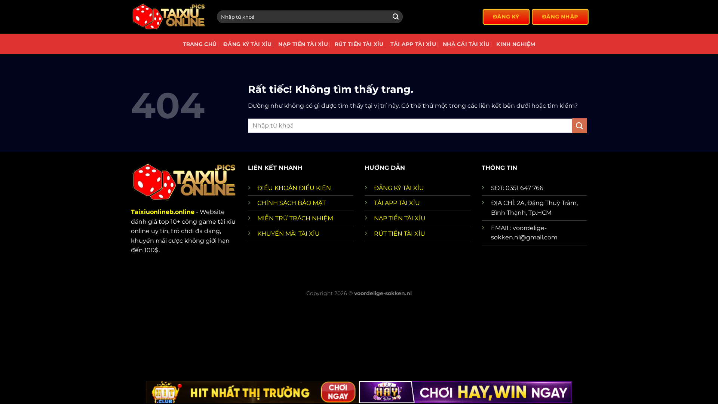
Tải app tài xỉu (413, 44)
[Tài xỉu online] (168, 16)
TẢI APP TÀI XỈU (397, 202)
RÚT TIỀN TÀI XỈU (399, 233)
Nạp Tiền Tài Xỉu (303, 44)
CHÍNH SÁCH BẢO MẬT (291, 202)
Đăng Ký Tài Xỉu (247, 44)
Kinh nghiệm (515, 44)
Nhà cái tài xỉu (466, 44)
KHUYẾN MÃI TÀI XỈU (288, 233)
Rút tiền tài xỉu (359, 44)
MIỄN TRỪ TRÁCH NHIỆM (295, 218)
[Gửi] (395, 16)
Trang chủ (200, 44)
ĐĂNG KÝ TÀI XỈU (399, 188)
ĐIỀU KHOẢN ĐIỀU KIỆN (294, 188)
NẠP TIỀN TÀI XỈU (400, 218)
